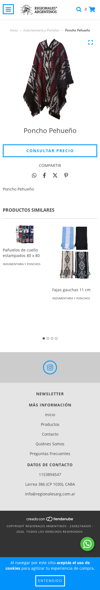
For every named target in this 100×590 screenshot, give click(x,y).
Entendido (50, 580)
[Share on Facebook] (44, 175)
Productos (50, 424)
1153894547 (50, 474)
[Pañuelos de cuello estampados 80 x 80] (25, 234)
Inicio (14, 30)
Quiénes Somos (50, 443)
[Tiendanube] (50, 520)
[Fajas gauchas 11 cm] (75, 254)
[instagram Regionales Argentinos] (50, 367)
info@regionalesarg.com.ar (50, 494)
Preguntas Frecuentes (50, 453)
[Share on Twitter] (55, 175)
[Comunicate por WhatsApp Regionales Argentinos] (87, 544)
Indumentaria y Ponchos (41, 30)
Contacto (50, 434)
